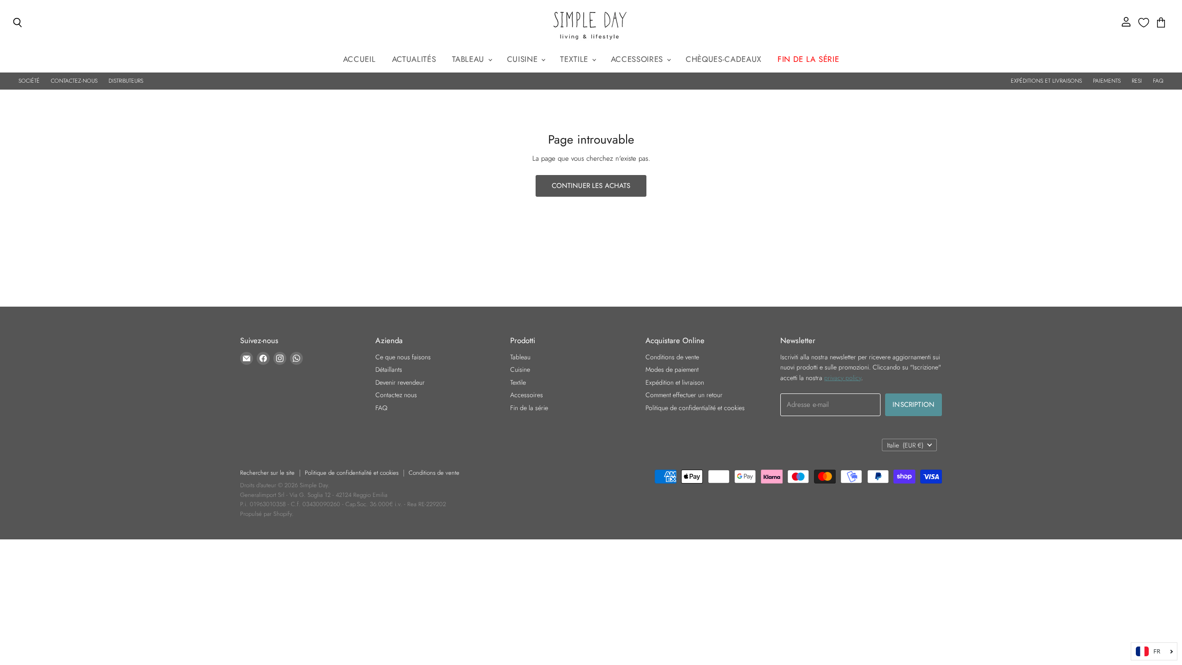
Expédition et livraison (674, 382)
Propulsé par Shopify (266, 513)
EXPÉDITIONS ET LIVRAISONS (1046, 81)
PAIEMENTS (1107, 81)
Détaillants (388, 369)
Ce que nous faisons (403, 357)
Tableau (469, 59)
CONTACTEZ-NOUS (74, 81)
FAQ (1158, 81)
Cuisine (523, 59)
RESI (1137, 81)
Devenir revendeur (400, 382)
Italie (905, 445)
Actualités (414, 59)
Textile (575, 59)
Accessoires (638, 59)
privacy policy (842, 377)
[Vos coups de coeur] (1144, 22)
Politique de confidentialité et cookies (695, 407)
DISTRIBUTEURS (126, 81)
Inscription (914, 404)
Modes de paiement (672, 369)
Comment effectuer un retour (684, 394)
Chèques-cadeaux (723, 59)
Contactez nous (396, 394)
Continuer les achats (591, 186)
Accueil (359, 59)
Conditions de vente (672, 357)
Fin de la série (529, 407)
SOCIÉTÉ (29, 81)
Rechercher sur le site (267, 472)
